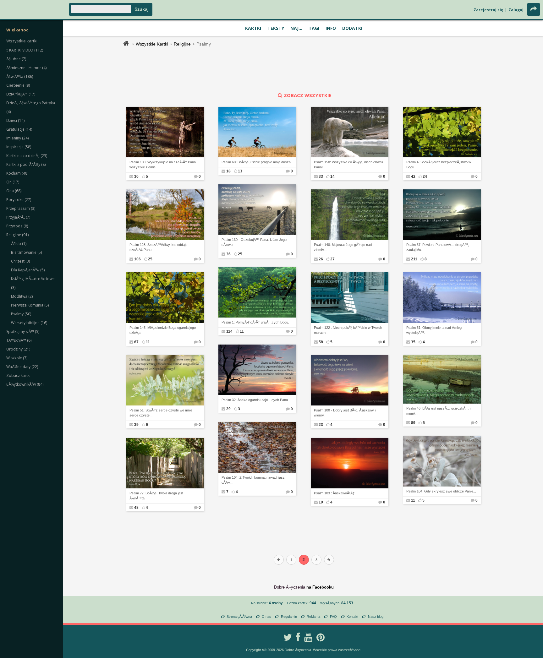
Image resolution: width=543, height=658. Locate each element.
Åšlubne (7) (16, 59)
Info (331, 28)
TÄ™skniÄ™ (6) (18, 340)
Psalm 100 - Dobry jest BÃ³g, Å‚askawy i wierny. (345, 412)
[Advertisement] (303, 71)
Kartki (253, 28)
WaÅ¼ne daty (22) (22, 366)
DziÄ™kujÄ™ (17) (20, 94)
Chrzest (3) (20, 261)
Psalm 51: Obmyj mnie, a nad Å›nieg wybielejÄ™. (434, 330)
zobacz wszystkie (308, 95)
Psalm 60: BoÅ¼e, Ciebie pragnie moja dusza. (257, 162)
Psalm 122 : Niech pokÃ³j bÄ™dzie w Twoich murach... (348, 330)
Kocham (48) (17, 173)
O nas (266, 616)
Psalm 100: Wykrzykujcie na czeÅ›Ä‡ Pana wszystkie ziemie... (162, 164)
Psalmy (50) (21, 314)
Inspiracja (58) (18, 147)
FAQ (333, 616)
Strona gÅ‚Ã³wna (239, 616)
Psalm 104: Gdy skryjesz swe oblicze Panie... (441, 491)
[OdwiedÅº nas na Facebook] (298, 637)
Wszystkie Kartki (152, 43)
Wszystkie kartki (21, 41)
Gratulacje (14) (19, 129)
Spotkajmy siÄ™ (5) (22, 331)
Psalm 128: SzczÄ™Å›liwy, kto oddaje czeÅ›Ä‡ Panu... (158, 247)
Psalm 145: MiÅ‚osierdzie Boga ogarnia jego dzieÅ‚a (162, 330)
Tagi (314, 28)
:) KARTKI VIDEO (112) (24, 50)
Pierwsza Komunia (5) (30, 305)
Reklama (313, 616)
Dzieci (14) (15, 120)
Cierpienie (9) (18, 85)
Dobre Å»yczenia (289, 587)
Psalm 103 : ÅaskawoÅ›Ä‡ (334, 493)
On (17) (12, 182)
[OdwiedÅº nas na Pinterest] (320, 637)
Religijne (182, 43)
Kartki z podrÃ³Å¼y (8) (26, 164)
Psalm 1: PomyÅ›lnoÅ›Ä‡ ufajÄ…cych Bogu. (255, 322)
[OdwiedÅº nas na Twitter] (287, 637)
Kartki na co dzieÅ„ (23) (26, 155)
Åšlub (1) (18, 243)
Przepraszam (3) (20, 208)
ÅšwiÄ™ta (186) (19, 76)
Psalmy (203, 43)
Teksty (275, 28)
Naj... (296, 28)
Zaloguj (516, 10)
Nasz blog (375, 616)
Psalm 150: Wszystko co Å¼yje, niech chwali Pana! (348, 164)
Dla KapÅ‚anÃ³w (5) (28, 270)
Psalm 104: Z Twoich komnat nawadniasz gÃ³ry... (253, 480)
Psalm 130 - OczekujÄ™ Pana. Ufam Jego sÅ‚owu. (254, 242)
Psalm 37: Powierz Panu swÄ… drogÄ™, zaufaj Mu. (437, 247)
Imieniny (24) (17, 138)
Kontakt (352, 616)
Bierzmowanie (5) (26, 252)
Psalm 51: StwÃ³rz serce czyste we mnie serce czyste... (160, 412)
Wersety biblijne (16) (29, 322)
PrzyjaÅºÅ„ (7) (18, 217)
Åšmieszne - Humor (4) (26, 67)
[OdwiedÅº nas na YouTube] (308, 637)
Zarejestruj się (488, 10)
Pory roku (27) (18, 199)
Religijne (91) (17, 234)
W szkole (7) (16, 358)
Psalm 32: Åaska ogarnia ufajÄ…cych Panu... (256, 400)
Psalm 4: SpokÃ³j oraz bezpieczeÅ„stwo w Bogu (438, 164)
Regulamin (289, 616)
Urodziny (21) (18, 349)
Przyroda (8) (17, 226)
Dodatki (352, 28)
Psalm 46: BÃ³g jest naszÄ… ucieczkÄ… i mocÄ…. (438, 411)
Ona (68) (13, 190)
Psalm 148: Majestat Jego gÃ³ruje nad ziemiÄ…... (343, 247)
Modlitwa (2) (22, 296)
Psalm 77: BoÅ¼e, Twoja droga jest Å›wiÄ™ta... (156, 495)
